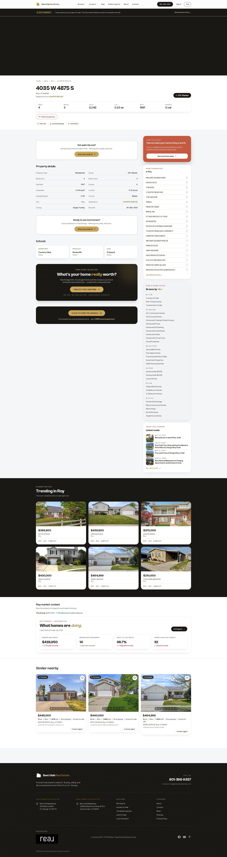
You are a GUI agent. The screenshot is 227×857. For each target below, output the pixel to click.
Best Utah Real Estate (48, 851)
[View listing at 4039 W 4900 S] (61, 693)
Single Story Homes (153, 416)
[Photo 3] (57, 708)
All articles (152, 468)
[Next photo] (83, 693)
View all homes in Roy (153, 275)
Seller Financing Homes (155, 364)
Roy (52, 81)
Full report (179, 629)
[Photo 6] (65, 708)
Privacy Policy (162, 818)
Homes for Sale (122, 807)
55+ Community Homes (155, 313)
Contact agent (77, 729)
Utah (46, 81)
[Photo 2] (54, 708)
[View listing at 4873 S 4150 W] (113, 693)
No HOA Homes (152, 412)
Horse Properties (152, 341)
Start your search (85, 154)
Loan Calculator (122, 818)
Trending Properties (124, 811)
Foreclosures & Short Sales (156, 356)
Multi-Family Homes (154, 302)
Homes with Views (153, 334)
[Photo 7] (68, 708)
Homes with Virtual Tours (155, 338)
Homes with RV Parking (155, 327)
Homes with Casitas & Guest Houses (160, 320)
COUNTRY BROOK (64, 81)
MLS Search (120, 803)
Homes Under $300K (154, 371)
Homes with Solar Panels (155, 331)
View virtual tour (48, 117)
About (126, 4)
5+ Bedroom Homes (154, 394)
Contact (135, 4)
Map (103, 4)
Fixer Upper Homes (153, 353)
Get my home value (165, 156)
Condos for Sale (152, 298)
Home (38, 81)
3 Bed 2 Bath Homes (154, 386)
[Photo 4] (60, 708)
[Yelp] (189, 837)
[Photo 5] (62, 708)
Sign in (178, 4)
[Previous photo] (39, 693)
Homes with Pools (153, 324)
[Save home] (82, 678)
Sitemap (160, 815)
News (159, 811)
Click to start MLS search (85, 313)
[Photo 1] (51, 708)
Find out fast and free (85, 289)
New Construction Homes (156, 405)
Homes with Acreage (154, 401)
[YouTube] (184, 837)
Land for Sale (121, 815)
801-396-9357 (165, 4)
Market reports (114, 4)
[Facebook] (179, 837)
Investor (92, 4)
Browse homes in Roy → (183, 12)
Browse (81, 4)
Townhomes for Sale (154, 305)
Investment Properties (154, 360)
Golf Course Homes (154, 317)
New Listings (151, 409)
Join (187, 4)
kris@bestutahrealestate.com (180, 784)
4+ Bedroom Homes (154, 390)
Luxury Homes (151, 379)
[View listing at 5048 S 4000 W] (166, 693)
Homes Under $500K (154, 375)
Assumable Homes (153, 349)
